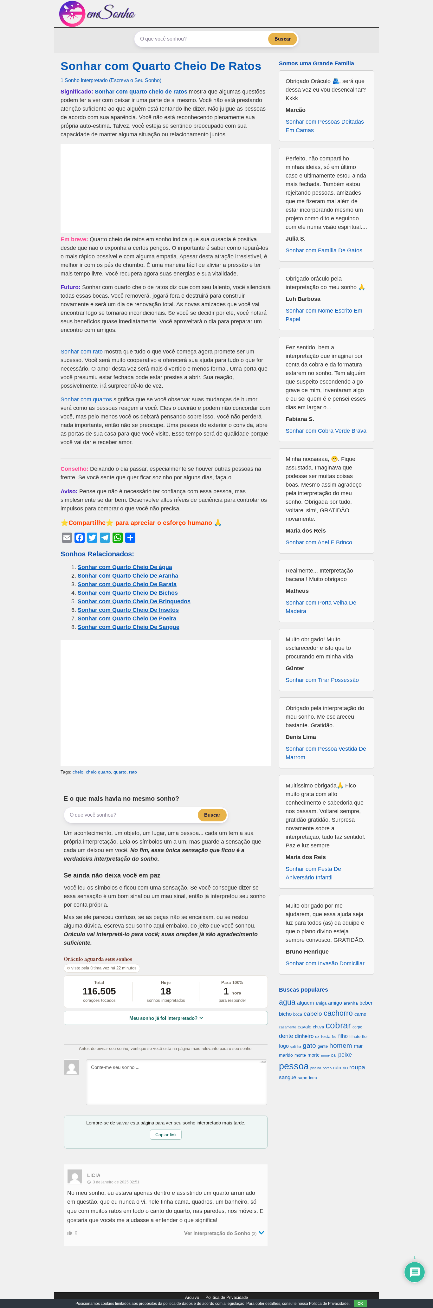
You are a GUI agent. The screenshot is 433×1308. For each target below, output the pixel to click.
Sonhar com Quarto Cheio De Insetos (128, 610)
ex (317, 1036)
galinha (295, 1046)
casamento (287, 1027)
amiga (320, 1003)
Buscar (283, 39)
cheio (78, 771)
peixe (345, 1055)
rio (345, 1067)
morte (313, 1055)
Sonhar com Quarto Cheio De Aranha (128, 576)
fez (334, 1037)
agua (287, 1002)
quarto (119, 771)
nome (325, 1055)
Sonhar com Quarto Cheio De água (125, 567)
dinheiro (304, 1036)
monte (300, 1055)
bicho (285, 1014)
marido (286, 1055)
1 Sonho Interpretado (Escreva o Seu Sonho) (111, 80)
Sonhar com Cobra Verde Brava (326, 431)
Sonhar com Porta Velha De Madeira (321, 606)
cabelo (313, 1013)
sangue (287, 1077)
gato (309, 1045)
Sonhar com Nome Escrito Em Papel (324, 315)
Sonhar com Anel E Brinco (319, 542)
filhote (354, 1036)
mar (358, 1046)
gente (323, 1046)
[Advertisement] (166, 188)
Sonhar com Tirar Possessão (322, 680)
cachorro (338, 1013)
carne (360, 1014)
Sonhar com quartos (86, 399)
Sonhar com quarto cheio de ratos (141, 91)
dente (286, 1036)
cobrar (338, 1025)
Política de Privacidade (226, 1297)
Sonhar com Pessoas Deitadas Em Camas (325, 126)
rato (133, 771)
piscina (315, 1068)
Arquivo (192, 1297)
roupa (357, 1067)
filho (343, 1036)
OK (360, 1303)
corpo (357, 1027)
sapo (302, 1077)
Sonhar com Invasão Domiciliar (325, 963)
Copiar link (166, 1134)
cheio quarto (98, 771)
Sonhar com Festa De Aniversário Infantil (313, 873)
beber (365, 1003)
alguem (305, 1003)
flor (365, 1036)
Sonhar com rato (82, 351)
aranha (351, 1003)
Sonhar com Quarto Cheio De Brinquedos (134, 601)
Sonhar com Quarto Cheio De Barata (127, 584)
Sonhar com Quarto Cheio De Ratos (161, 66)
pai (334, 1055)
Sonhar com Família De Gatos (324, 250)
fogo (284, 1046)
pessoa (294, 1066)
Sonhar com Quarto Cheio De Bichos (128, 593)
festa (325, 1036)
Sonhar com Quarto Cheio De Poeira (127, 618)
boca (297, 1014)
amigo (335, 1003)
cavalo (304, 1026)
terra (313, 1078)
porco (327, 1068)
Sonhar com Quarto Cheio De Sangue (128, 627)
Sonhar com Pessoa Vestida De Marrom (326, 753)
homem (340, 1045)
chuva (318, 1027)
